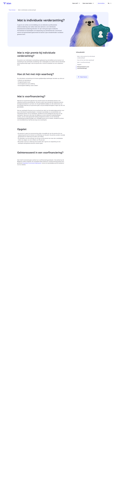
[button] (110, 3)
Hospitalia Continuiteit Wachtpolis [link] (31, 163)
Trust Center (12, 10)
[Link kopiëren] (35, 56)
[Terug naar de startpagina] (7, 3)
